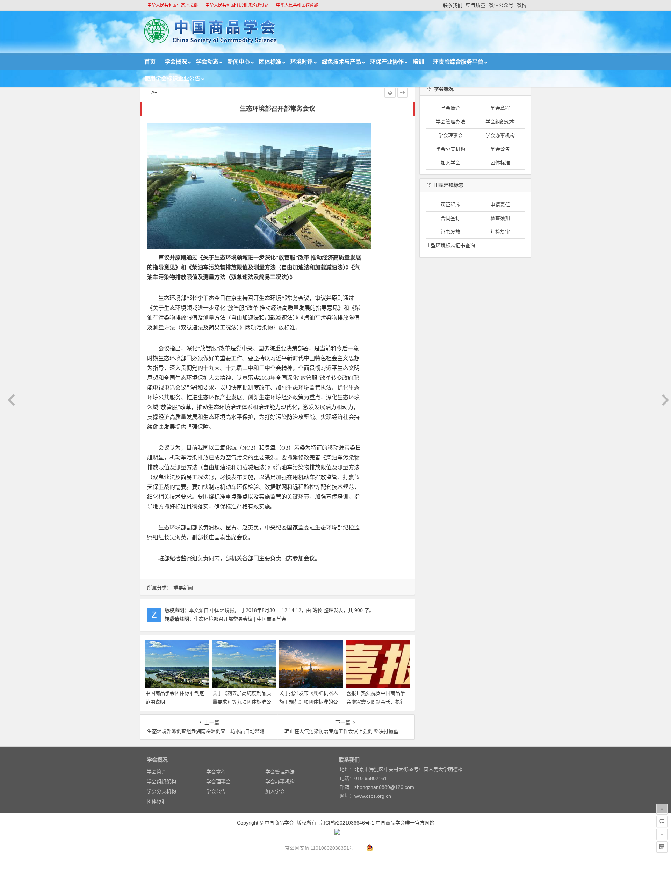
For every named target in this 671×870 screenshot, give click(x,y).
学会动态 (207, 62)
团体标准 (270, 62)
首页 (150, 62)
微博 (522, 5)
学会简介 (450, 108)
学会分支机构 (450, 149)
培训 (418, 62)
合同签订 (450, 218)
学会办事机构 (500, 135)
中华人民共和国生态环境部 (172, 5)
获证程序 (450, 204)
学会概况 (176, 62)
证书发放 (450, 232)
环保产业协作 (387, 62)
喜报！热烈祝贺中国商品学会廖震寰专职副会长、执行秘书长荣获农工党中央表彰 (375, 701)
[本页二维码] (662, 847)
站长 (317, 610)
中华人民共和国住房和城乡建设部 (236, 5)
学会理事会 (450, 135)
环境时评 (301, 62)
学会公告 (500, 149)
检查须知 (500, 218)
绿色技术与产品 (341, 62)
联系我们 (452, 5)
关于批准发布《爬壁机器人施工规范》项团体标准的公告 (308, 701)
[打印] (390, 93)
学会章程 (500, 108)
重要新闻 (183, 588)
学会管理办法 (450, 121)
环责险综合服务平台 (458, 62)
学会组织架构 (500, 121)
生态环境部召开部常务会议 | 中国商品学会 (240, 619)
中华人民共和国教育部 (297, 5)
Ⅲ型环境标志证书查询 (450, 245)
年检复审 (500, 232)
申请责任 (500, 204)
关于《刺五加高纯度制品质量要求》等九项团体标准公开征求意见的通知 (241, 701)
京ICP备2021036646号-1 (346, 823)
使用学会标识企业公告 (172, 78)
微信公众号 (501, 5)
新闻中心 (239, 62)
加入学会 (450, 162)
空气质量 (475, 5)
